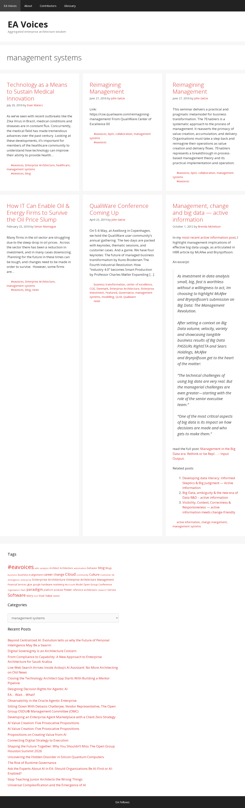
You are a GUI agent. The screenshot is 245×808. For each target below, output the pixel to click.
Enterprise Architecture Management (90, 579)
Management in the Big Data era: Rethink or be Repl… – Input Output (204, 454)
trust (42, 595)
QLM (119, 297)
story (29, 595)
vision (56, 595)
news (35, 290)
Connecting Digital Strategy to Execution (38, 740)
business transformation (109, 284)
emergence (14, 579)
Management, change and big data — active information (201, 212)
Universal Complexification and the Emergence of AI (47, 785)
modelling (108, 297)
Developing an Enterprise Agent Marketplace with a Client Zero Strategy (62, 717)
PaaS (23, 589)
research (102, 590)
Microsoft (70, 584)
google (37, 584)
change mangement (214, 522)
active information (188, 522)
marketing (58, 584)
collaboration (123, 134)
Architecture (66, 568)
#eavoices (17, 165)
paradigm (34, 589)
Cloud (70, 574)
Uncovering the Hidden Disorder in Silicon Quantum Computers (56, 757)
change (59, 574)
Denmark (102, 288)
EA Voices (10, 6)
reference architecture (85, 589)
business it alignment (30, 574)
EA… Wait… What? (21, 694)
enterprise (25, 579)
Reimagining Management (107, 88)
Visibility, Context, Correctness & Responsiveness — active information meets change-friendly (208, 507)
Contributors (48, 6)
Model (79, 584)
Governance (126, 292)
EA (113, 574)
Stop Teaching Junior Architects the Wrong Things (45, 779)
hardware (46, 584)
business (12, 574)
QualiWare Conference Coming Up (119, 209)
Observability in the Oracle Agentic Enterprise (42, 700)
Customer (105, 574)
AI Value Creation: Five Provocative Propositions (43, 723)
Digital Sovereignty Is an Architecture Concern (42, 651)
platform (48, 589)
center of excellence (139, 284)
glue (29, 584)
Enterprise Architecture (40, 165)
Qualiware (129, 297)
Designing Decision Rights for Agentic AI (38, 689)
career (48, 574)
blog (28, 173)
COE (92, 288)
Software (17, 595)
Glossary (70, 6)
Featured (111, 292)
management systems (21, 169)
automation (80, 568)
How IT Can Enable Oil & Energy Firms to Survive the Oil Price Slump (38, 212)
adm (37, 568)
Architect (54, 568)
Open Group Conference (97, 584)
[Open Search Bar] (239, 5)
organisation (14, 590)
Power (68, 590)
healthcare (63, 165)
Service (111, 590)
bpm (111, 134)
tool (36, 595)
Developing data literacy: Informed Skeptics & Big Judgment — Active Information (208, 483)
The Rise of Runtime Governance (32, 762)
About (28, 6)
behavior (92, 568)
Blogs (108, 568)
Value (48, 595)
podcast (58, 590)
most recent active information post (209, 237)
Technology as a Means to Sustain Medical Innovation (37, 91)
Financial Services (17, 584)
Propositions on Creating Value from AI (37, 734)
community (82, 574)
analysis (44, 568)
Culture (94, 574)
